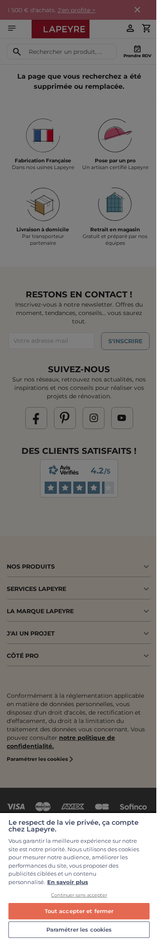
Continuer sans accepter (79, 895)
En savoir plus (67, 882)
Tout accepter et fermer (79, 911)
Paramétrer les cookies (79, 929)
